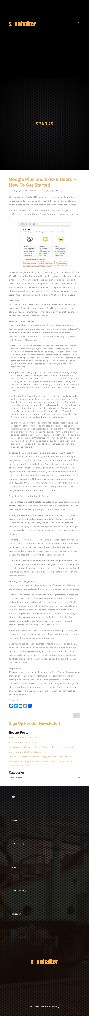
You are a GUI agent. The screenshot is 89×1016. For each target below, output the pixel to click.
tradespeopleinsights (19, 191)
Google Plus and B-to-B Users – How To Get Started (42, 182)
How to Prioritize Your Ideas (23, 737)
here (58, 624)
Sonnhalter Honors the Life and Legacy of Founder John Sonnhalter (41, 756)
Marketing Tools (45, 191)
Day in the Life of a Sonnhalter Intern (27, 752)
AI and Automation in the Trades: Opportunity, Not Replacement (41, 747)
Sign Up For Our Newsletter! (34, 723)
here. (52, 638)
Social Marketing (58, 191)
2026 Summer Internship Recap (24, 742)
